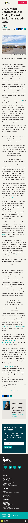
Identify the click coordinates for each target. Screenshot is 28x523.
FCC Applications (7, 483)
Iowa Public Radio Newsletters (11, 492)
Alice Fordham (6, 26)
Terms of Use (6, 507)
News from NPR (7, 391)
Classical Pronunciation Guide (11, 508)
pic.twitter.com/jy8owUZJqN (14, 304)
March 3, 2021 (14, 310)
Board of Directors (8, 480)
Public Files (6, 484)
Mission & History (7, 478)
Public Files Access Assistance (11, 485)
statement (19, 101)
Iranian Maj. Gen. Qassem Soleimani (13, 326)
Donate (23, 2)
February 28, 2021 (19, 161)
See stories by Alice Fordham (17, 415)
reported (4, 234)
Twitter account (8, 366)
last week (15, 81)
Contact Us (6, 495)
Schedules (5, 502)
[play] (2, 521)
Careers (5, 494)
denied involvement (15, 255)
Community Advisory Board (10, 482)
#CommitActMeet (15, 155)
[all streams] (26, 521)
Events (5, 491)
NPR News (19, 391)
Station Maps (6, 503)
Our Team (5, 479)
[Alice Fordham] (6, 405)
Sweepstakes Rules (8, 504)
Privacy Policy (6, 506)
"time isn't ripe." (17, 198)
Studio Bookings (7, 496)
